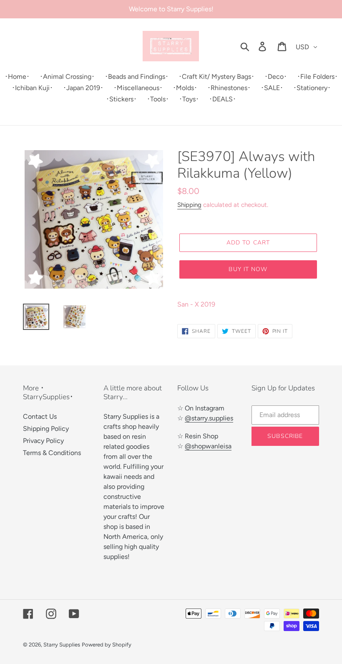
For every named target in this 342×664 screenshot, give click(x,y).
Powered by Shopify (106, 644)
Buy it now (248, 269)
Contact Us (40, 416)
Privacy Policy (43, 441)
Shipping (189, 205)
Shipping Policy (46, 429)
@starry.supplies (209, 418)
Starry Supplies (61, 644)
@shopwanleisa (208, 446)
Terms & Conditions (52, 453)
